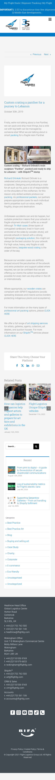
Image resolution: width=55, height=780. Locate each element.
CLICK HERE (10, 336)
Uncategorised (14, 577)
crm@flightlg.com (15, 688)
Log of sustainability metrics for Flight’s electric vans (31, 485)
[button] (6, 408)
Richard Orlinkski (12, 178)
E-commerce (13, 565)
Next (46, 54)
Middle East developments (28, 12)
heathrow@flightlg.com (18, 632)
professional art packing (16, 310)
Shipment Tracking (31, 3)
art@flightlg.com (14, 677)
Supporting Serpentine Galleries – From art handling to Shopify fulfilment (31, 501)
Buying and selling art (18, 541)
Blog (9, 535)
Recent (28, 460)
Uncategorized (14, 584)
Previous (37, 54)
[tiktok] (36, 712)
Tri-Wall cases (21, 225)
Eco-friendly (13, 571)
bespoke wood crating (29, 247)
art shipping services (37, 323)
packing (14, 135)
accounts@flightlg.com (17, 698)
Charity (10, 553)
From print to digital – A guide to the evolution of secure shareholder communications (32, 470)
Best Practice (13, 523)
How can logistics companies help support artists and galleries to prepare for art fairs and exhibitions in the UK (14, 416)
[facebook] (12, 712)
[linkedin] (30, 712)
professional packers (26, 197)
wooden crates (34, 288)
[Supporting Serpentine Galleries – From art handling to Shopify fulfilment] (11, 498)
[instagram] (18, 712)
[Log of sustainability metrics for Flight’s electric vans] (11, 484)
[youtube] (24, 712)
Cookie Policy (30, 749)
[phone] (42, 712)
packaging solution (25, 238)
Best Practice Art (15, 529)
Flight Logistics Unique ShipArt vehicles (38, 407)
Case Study (12, 547)
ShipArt (28, 332)
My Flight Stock (12, 3)
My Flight (47, 3)
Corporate (12, 559)
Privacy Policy (17, 749)
